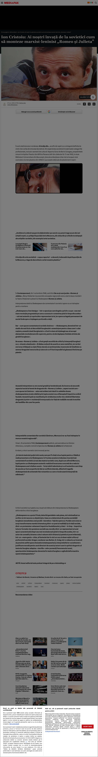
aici (26, 741)
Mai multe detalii (14, 724)
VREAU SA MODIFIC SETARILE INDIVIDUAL (87, 733)
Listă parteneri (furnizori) (52, 731)
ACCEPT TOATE (87, 726)
